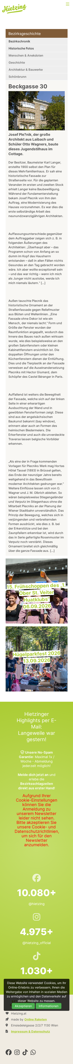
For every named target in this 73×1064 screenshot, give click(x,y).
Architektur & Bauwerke (26, 69)
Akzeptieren (23, 1006)
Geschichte (17, 62)
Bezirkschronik (19, 41)
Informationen (48, 1006)
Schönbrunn (17, 76)
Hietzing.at (14, 9)
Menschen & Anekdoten (26, 55)
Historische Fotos (21, 48)
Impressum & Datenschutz (30, 1031)
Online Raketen (35, 1019)
